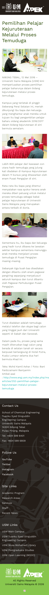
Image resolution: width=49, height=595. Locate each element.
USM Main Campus (13, 531)
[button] (3, 7)
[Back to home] (24, 7)
